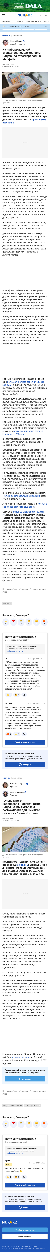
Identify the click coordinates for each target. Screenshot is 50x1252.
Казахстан (7, 603)
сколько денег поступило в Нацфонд (21, 496)
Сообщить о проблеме (25, 1230)
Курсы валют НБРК (33, 21)
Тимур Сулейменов (32, 1105)
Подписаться (25, 1079)
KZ (41, 15)
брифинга (22, 865)
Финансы (7, 21)
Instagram (27, 765)
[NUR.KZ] (25, 15)
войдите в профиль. (15, 651)
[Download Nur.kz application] (25, 6)
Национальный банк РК (12, 1105)
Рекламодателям (25, 1237)
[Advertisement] (25, 142)
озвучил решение (21, 1057)
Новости (20, 21)
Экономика (17, 35)
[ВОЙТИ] (46, 15)
